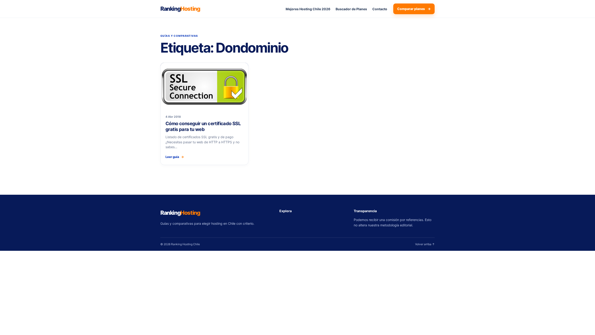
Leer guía (174, 157)
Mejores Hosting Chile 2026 (308, 9)
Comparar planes (414, 9)
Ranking (180, 8)
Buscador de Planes (351, 9)
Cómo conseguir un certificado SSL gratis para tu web (203, 126)
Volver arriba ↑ (425, 244)
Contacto (379, 9)
